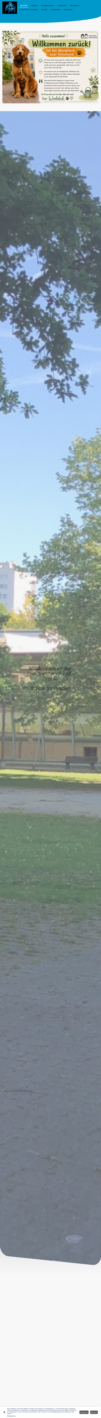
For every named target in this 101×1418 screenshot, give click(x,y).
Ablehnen (94, 1412)
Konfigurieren (11, 1416)
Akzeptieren (84, 1412)
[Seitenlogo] (9, 7)
